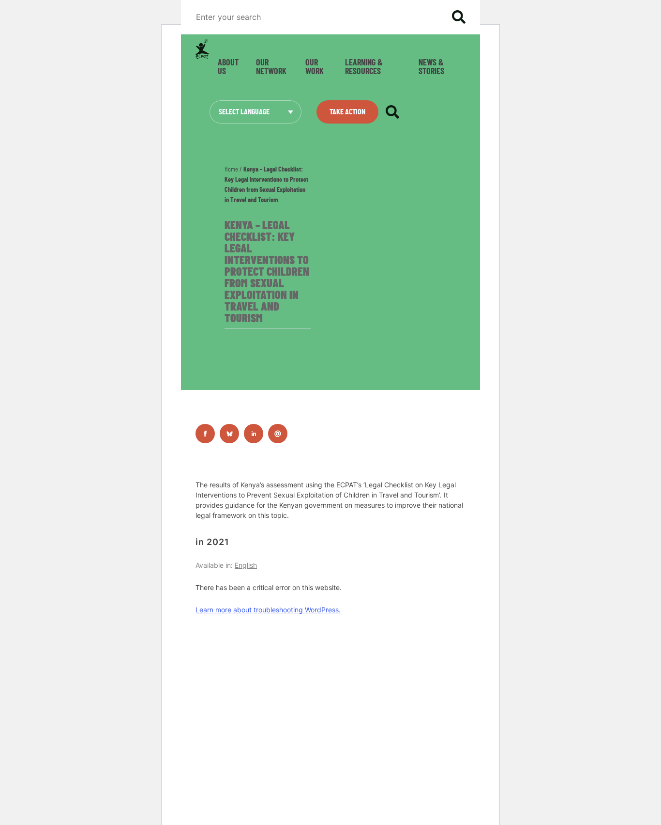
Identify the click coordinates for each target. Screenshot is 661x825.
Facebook (205, 433)
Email (277, 433)
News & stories (431, 67)
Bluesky (229, 433)
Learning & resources (364, 67)
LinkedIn (253, 433)
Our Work (314, 67)
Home (231, 169)
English (246, 565)
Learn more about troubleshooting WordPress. (268, 610)
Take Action (347, 112)
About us (228, 67)
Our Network (271, 67)
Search (459, 17)
